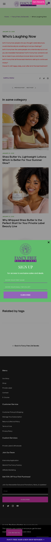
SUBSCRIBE (25, 295)
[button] (25, 539)
